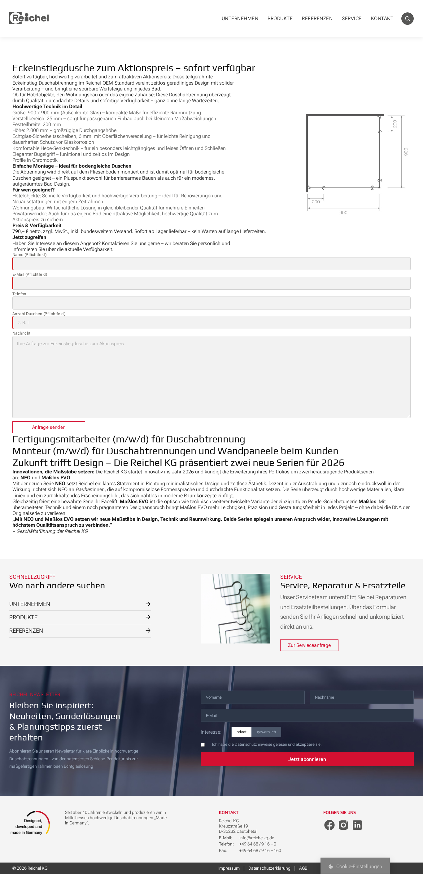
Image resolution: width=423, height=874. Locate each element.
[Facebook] (329, 825)
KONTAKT (382, 18)
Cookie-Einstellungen (359, 866)
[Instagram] (343, 825)
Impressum (229, 868)
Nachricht (21, 333)
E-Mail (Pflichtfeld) (29, 274)
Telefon (19, 294)
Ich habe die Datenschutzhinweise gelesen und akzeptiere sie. (266, 744)
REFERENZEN (317, 18)
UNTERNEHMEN (240, 18)
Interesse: (211, 732)
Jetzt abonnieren (307, 759)
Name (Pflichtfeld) (29, 254)
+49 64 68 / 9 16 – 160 (260, 850)
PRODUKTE (280, 18)
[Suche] (407, 18)
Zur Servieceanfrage (309, 645)
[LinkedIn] (357, 825)
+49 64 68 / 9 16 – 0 (257, 843)
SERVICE (352, 18)
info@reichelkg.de (256, 837)
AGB (303, 868)
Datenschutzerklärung (269, 868)
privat (241, 732)
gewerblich (266, 732)
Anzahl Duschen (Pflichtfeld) (38, 313)
